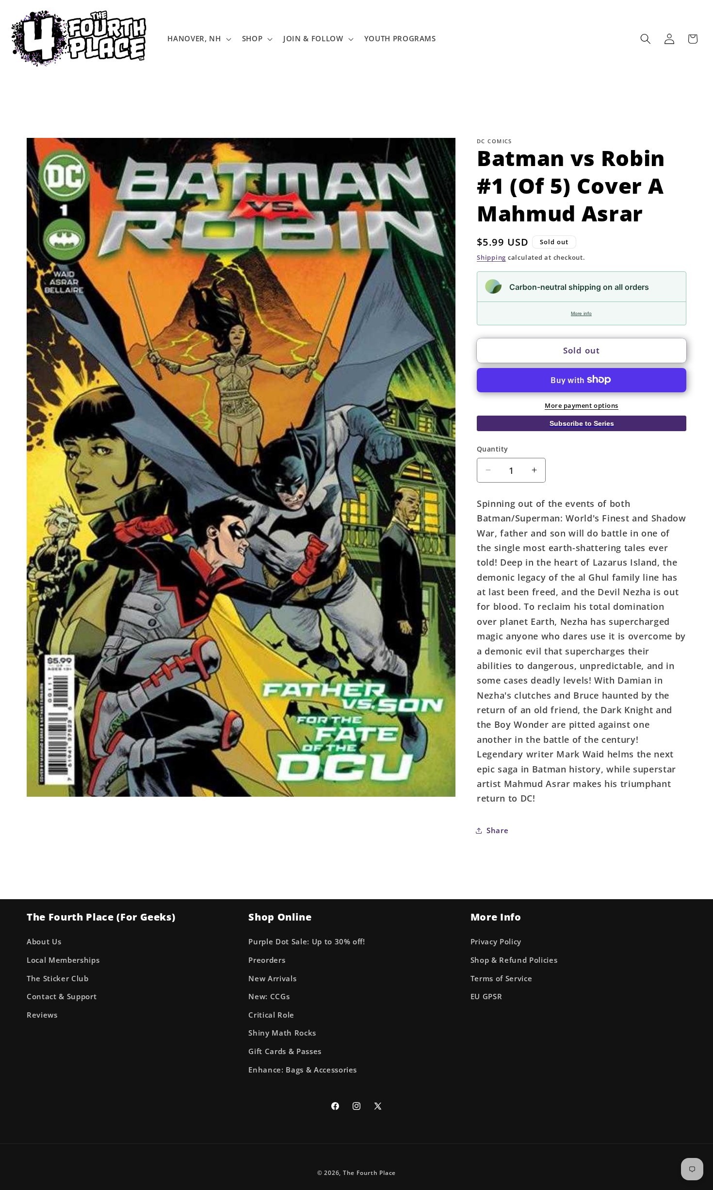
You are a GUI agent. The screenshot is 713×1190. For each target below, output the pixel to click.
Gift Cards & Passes (285, 1051)
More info (581, 313)
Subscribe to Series (582, 423)
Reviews (42, 1015)
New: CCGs (269, 996)
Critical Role (271, 1015)
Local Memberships (63, 960)
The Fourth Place (369, 1173)
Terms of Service (501, 978)
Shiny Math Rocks (282, 1033)
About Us (44, 942)
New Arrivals (272, 978)
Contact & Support (62, 996)
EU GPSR (486, 996)
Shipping (491, 257)
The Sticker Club (58, 978)
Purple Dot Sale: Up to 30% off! (306, 942)
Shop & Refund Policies (514, 960)
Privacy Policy (495, 942)
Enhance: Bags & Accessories (302, 1070)
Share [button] (497, 830)
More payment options (581, 405)
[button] (198, 39)
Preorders (266, 960)
